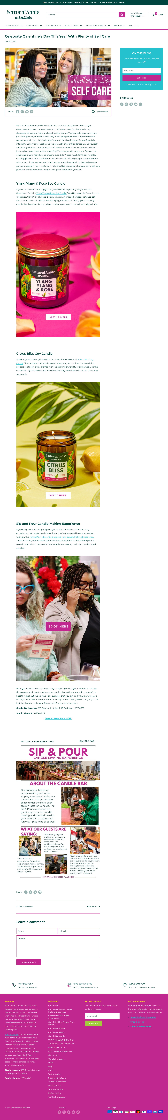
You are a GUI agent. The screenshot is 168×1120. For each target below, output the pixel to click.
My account (136, 16)
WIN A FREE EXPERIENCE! (60, 1040)
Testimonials (54, 1074)
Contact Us (53, 1055)
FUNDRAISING (72, 25)
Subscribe (141, 78)
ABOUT (132, 25)
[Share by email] (31, 111)
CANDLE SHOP (12, 25)
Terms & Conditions (57, 1082)
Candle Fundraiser (56, 1059)
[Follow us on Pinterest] (131, 104)
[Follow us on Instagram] (126, 104)
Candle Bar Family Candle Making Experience (60, 1010)
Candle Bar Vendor (57, 1036)
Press (50, 1063)
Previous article (26, 907)
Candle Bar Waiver (56, 1028)
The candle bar (12, 1034)
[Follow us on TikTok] (140, 104)
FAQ (50, 1070)
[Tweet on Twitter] (27, 111)
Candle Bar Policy (56, 1032)
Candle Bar (53, 1005)
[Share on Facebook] (17, 111)
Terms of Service (55, 1089)
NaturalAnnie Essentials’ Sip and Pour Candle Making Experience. (62, 537)
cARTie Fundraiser (56, 1097)
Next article (92, 907)
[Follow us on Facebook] (121, 104)
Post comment (29, 962)
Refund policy (54, 1093)
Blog (50, 1066)
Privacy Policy (54, 1085)
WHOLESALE (52, 25)
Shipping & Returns (57, 1078)
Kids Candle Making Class (60, 1051)
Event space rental (56, 1047)
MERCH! (118, 25)
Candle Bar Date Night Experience (58, 1017)
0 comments (102, 111)
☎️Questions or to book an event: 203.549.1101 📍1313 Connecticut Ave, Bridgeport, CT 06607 (84, 2)
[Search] (122, 14)
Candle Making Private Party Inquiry (61, 1023)
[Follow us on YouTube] (135, 104)
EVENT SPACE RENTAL (96, 25)
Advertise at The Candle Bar (61, 1043)
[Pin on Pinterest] (22, 111)
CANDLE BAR (32, 25)
